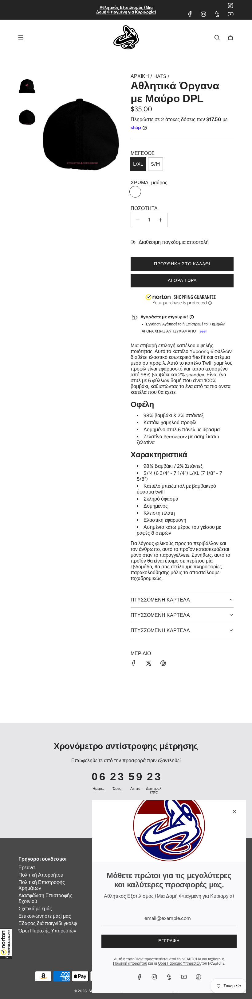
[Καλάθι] (230, 37)
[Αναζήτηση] (217, 37)
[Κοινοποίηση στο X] (148, 663)
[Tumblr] (217, 14)
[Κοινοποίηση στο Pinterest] (163, 663)
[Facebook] (190, 14)
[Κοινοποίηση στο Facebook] (133, 663)
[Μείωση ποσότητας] (137, 220)
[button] (6, 943)
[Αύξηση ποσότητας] (160, 220)
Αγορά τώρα (182, 280)
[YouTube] (230, 14)
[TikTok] (230, 5)
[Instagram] (203, 14)
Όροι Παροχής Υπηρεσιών (179, 963)
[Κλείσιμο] (234, 811)
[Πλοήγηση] (20, 37)
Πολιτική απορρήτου (130, 963)
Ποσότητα (144, 208)
